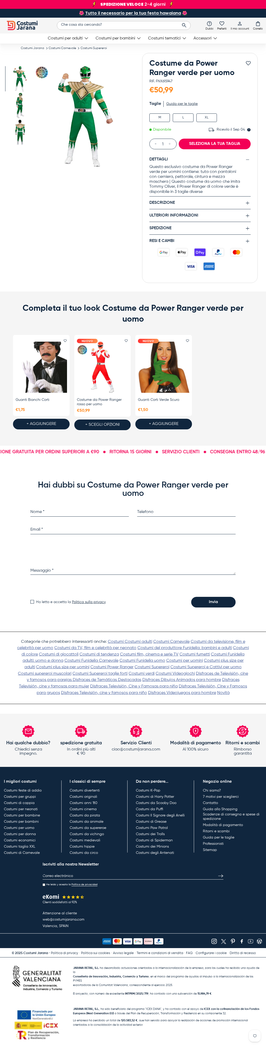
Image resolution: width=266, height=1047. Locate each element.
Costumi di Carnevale (22, 853)
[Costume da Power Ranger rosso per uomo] (102, 367)
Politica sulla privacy (89, 602)
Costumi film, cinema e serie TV (149, 654)
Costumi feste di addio (23, 790)
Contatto (210, 803)
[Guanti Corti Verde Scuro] (163, 367)
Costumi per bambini (21, 821)
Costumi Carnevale (62, 48)
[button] (258, 25)
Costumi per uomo (19, 828)
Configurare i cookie (211, 953)
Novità (223, 693)
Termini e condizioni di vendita (160, 953)
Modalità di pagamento (223, 825)
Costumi (116, 642)
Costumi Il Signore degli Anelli (160, 815)
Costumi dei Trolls (150, 834)
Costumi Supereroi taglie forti (100, 674)
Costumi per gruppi (20, 797)
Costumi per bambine (22, 815)
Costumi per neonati (21, 809)
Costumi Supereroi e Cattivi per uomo (206, 667)
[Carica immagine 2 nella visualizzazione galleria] (20, 105)
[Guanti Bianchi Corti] (41, 367)
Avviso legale (123, 953)
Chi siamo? (212, 790)
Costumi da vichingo (87, 834)
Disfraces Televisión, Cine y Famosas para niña (134, 686)
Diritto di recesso (243, 953)
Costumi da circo (84, 853)
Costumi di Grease (151, 821)
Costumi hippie (82, 846)
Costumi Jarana (32, 48)
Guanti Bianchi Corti (32, 400)
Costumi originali (83, 797)
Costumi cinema (83, 809)
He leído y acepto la (71, 884)
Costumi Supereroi (94, 48)
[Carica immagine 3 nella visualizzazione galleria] (20, 132)
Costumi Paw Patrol (152, 828)
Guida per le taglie (218, 837)
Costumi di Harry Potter (155, 797)
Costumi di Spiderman (154, 840)
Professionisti (213, 844)
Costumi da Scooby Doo (156, 803)
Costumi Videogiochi (175, 674)
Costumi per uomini (184, 661)
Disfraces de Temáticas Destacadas (107, 680)
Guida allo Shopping (220, 809)
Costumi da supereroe (88, 828)
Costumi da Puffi (149, 809)
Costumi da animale (86, 821)
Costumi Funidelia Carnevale (91, 661)
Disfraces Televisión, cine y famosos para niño (104, 693)
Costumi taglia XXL (19, 846)
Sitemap (210, 850)
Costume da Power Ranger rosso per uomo (99, 402)
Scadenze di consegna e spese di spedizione (231, 817)
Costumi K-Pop (148, 790)
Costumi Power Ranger (112, 667)
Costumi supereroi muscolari (44, 674)
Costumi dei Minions (152, 846)
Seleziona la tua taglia (214, 144)
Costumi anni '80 (83, 803)
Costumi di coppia (19, 803)
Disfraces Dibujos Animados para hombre (181, 680)
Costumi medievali (85, 840)
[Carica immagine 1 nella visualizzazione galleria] (20, 78)
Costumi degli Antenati (155, 853)
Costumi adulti (138, 642)
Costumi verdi (142, 674)
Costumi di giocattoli (58, 654)
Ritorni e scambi (216, 831)
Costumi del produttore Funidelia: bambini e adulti (184, 648)
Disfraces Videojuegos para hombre (182, 693)
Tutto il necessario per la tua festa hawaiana (133, 13)
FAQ (189, 953)
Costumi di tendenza (99, 654)
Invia (213, 602)
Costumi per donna (20, 834)
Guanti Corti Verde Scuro (158, 400)
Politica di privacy (64, 953)
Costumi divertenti (85, 790)
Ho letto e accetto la (71, 602)
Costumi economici (20, 840)
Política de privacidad (84, 884)
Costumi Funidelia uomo (142, 661)
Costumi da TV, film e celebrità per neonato (95, 648)
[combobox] (124, 25)
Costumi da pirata (85, 815)
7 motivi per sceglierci (221, 797)
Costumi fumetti (194, 654)
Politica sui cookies (95, 953)
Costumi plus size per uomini (62, 667)
